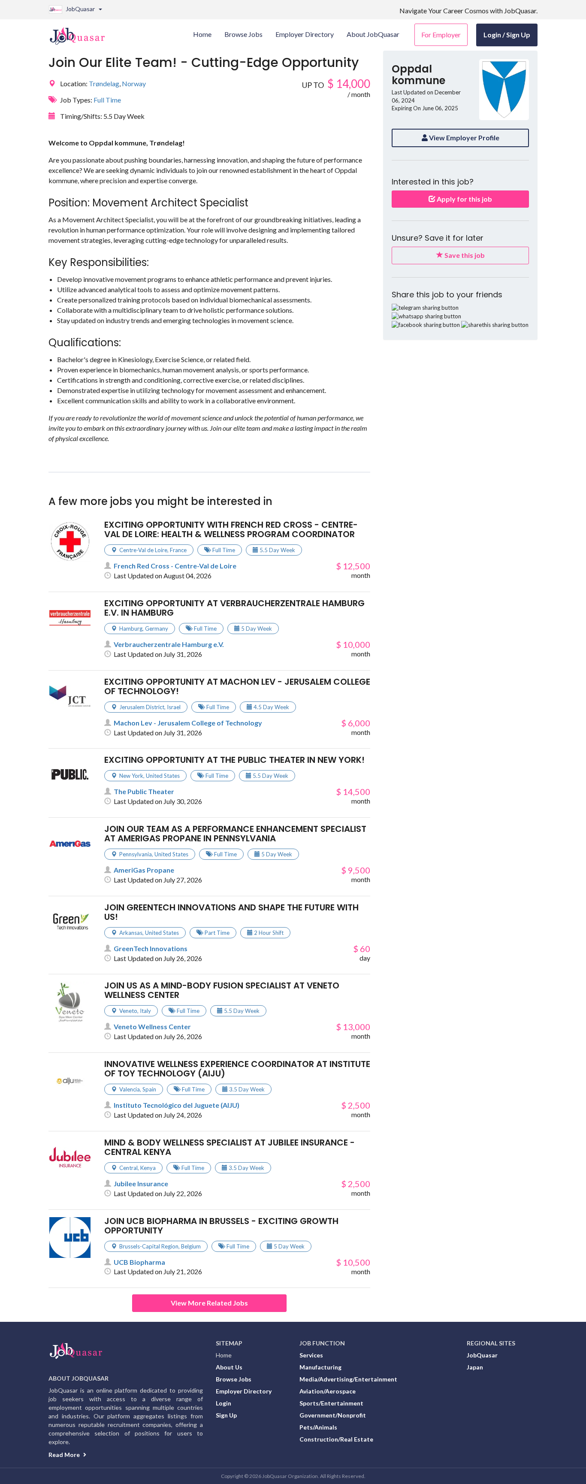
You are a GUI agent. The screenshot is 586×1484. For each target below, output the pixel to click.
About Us (229, 1367)
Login (223, 1403)
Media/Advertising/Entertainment (348, 1379)
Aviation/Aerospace (327, 1391)
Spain (149, 1089)
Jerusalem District (141, 707)
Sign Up (226, 1415)
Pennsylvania (135, 854)
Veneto (128, 1010)
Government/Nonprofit (332, 1415)
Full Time (107, 100)
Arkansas (130, 932)
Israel (174, 707)
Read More (64, 1454)
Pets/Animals (318, 1427)
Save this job (464, 255)
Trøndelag (104, 83)
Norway (134, 83)
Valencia (129, 1089)
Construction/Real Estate (336, 1439)
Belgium (191, 1246)
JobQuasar (482, 1355)
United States (163, 775)
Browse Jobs (233, 1379)
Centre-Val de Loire (143, 550)
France (178, 550)
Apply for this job (463, 199)
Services (311, 1355)
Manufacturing (320, 1367)
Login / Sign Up (506, 34)
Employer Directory (244, 1391)
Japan (475, 1367)
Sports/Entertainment (331, 1403)
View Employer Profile (463, 137)
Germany (156, 628)
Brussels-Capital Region (148, 1246)
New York (131, 775)
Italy (145, 1010)
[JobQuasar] (81, 33)
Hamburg (130, 628)
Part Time (217, 932)
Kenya (148, 1167)
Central (128, 1167)
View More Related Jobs (209, 1303)
